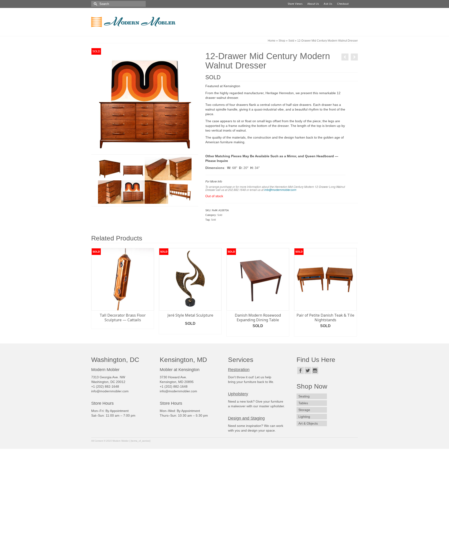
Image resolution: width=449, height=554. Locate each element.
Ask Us (327, 4)
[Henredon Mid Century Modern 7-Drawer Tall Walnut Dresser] (344, 57)
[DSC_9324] (180, 192)
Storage (304, 410)
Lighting (304, 416)
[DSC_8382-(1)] (109, 168)
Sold (219, 215)
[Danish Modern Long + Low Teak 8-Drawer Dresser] (354, 57)
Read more (122, 325)
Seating (304, 396)
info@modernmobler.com (280, 190)
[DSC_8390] (109, 192)
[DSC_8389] (180, 168)
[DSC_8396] (156, 192)
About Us (312, 4)
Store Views (294, 4)
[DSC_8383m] (156, 168)
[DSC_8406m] (144, 101)
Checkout (342, 4)
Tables (303, 403)
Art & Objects (308, 423)
